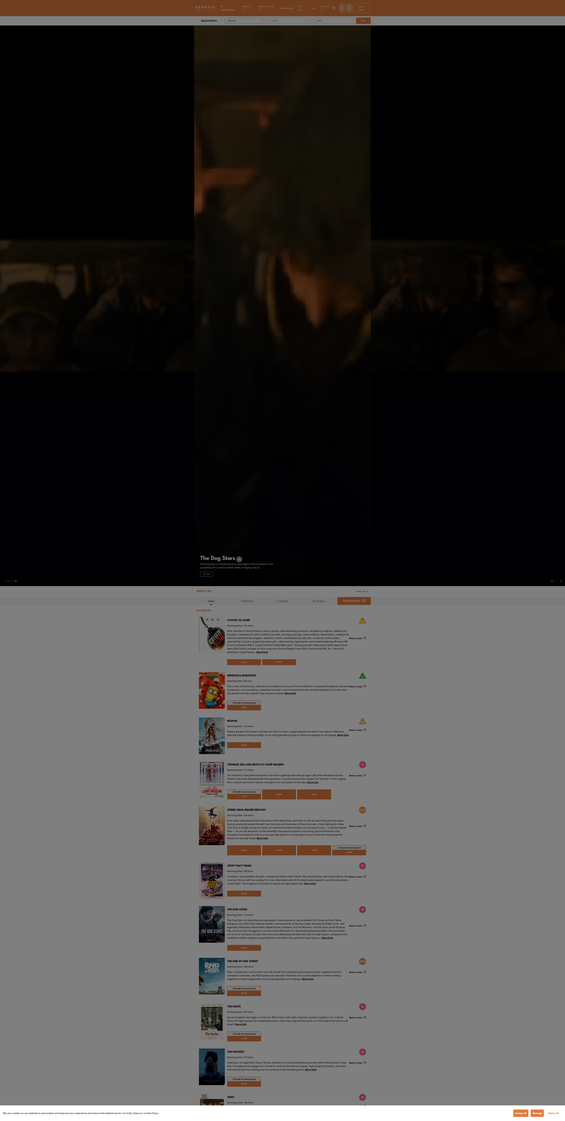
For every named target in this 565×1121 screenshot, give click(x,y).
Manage (537, 1113)
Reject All (553, 1113)
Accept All (521, 1113)
